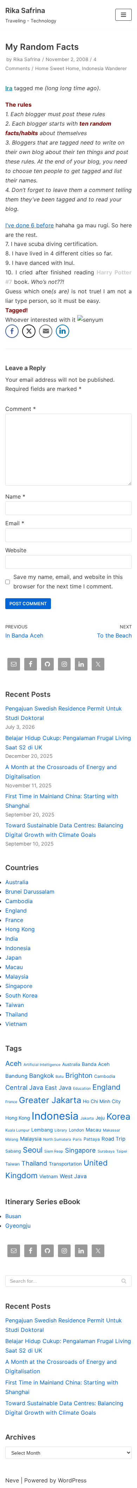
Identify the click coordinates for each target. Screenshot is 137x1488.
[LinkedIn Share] (62, 331)
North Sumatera (57, 1139)
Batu (60, 1076)
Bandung (16, 1076)
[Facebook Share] (12, 331)
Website (15, 550)
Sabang (13, 1151)
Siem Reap (53, 1151)
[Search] (124, 1281)
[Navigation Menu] (123, 15)
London (76, 1130)
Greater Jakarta (50, 1100)
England (16, 910)
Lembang (42, 1130)
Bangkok (41, 1075)
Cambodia (19, 901)
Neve (12, 1480)
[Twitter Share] (28, 331)
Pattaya (92, 1139)
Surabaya (106, 1151)
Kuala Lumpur (17, 1130)
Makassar (111, 1130)
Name (15, 496)
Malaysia (16, 976)
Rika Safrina (26, 59)
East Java (58, 1087)
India (11, 938)
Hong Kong (20, 929)
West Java (73, 1176)
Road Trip (113, 1139)
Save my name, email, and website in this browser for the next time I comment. (68, 581)
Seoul (33, 1149)
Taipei (121, 1151)
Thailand (16, 1014)
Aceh (13, 1063)
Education (82, 1088)
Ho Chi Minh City (102, 1101)
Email (14, 523)
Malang (11, 1139)
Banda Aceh (96, 1064)
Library (60, 1130)
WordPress (72, 1480)
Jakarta (87, 1118)
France (14, 919)
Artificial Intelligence (42, 1064)
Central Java (24, 1087)
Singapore (18, 985)
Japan (13, 957)
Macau (14, 966)
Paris (77, 1139)
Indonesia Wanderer (104, 68)
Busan (13, 1216)
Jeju (100, 1118)
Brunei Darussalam (29, 891)
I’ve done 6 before (29, 225)
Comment (20, 408)
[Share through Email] (45, 331)
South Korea (21, 995)
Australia (16, 882)
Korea (118, 1116)
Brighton (78, 1075)
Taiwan (14, 1004)
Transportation (65, 1164)
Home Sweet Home (57, 68)
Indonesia (18, 948)
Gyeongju (18, 1225)
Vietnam (16, 1023)
